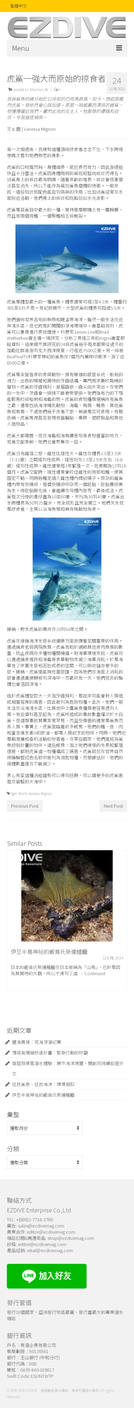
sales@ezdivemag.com (41, 1225)
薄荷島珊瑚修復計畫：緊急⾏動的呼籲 (50, 1052)
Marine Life (39, 89)
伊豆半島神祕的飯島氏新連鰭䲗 (43, 1095)
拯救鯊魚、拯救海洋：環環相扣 (43, 1084)
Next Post (113, 806)
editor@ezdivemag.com (51, 1231)
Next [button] (121, 931)
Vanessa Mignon (40, 793)
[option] (67, 930)
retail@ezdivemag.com (50, 1250)
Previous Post (24, 806)
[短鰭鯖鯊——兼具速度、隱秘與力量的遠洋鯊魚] (67, 896)
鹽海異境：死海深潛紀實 (36, 1042)
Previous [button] (13, 931)
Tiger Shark (18, 793)
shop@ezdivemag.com (70, 1238)
